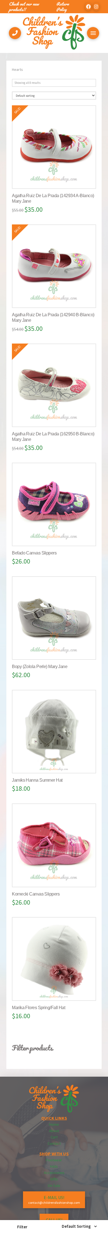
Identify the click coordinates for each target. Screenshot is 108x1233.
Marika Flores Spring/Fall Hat (38, 1007)
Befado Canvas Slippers (34, 553)
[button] (22, 1227)
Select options (56, 178)
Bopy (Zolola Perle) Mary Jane (39, 666)
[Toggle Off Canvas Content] (93, 33)
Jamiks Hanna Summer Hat (37, 780)
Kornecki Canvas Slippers (36, 894)
